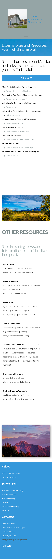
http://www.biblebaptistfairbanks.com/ (18, 91)
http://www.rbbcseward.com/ (14, 99)
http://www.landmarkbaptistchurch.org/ (18, 139)
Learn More (26, 78)
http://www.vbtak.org (11, 107)
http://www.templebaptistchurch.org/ (17, 147)
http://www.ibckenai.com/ (12, 123)
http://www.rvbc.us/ (10, 155)
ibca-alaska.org (14, 115)
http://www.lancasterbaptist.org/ (15, 131)
